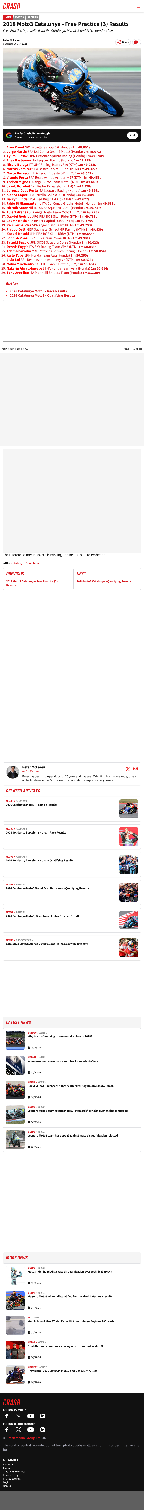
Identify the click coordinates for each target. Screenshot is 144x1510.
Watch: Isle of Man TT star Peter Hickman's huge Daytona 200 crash (71, 1321)
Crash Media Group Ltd (23, 1438)
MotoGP (32, 1032)
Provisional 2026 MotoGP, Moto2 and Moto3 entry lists (62, 1371)
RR (29, 1317)
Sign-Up (7, 1486)
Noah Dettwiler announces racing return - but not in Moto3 (65, 1346)
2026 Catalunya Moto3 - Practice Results (31, 805)
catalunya (17, 563)
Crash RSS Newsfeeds (15, 1471)
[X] (19, 1417)
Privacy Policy (10, 1475)
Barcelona (32, 563)
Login (6, 1482)
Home (8, 17)
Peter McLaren (11, 40)
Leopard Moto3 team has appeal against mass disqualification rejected (73, 1136)
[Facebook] (7, 1417)
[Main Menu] (139, 6)
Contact (7, 1468)
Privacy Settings (12, 1478)
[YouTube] (31, 1417)
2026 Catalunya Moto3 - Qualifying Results (42, 295)
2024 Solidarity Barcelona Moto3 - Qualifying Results (40, 861)
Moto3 (19, 17)
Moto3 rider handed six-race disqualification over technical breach (70, 1272)
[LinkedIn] (43, 1417)
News (42, 1032)
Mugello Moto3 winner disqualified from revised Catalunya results (70, 1297)
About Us (8, 1464)
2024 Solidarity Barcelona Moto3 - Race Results (36, 833)
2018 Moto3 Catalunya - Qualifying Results (104, 581)
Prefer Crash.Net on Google (32, 133)
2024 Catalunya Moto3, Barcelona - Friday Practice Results (43, 916)
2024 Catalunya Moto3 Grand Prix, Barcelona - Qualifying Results (47, 888)
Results (32, 17)
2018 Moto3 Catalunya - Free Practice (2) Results (32, 583)
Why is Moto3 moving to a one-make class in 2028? (60, 1036)
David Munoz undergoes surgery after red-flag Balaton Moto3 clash (71, 1086)
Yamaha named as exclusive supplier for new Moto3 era (63, 1061)
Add (132, 135)
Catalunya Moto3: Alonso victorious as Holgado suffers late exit (47, 944)
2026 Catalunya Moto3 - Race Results (38, 291)
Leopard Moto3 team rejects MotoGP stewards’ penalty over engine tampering (78, 1111)
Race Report (23, 940)
